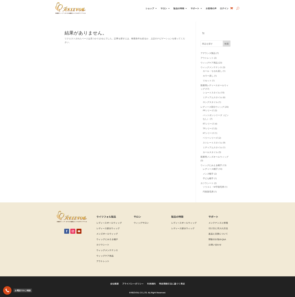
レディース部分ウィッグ (108, 228)
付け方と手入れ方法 (218, 228)
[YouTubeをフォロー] (79, 231)
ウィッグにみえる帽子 (107, 239)
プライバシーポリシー (133, 284)
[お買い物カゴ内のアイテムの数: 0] (203, 33)
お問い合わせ (214, 244)
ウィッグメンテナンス (107, 250)
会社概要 (114, 284)
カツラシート (102, 244)
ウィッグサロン (141, 222)
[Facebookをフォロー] (66, 231)
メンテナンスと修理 (218, 222)
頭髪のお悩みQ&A (217, 239)
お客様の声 (211, 8)
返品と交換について (218, 233)
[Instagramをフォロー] (72, 231)
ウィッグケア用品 (105, 255)
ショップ (150, 8)
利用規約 (151, 284)
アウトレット (102, 261)
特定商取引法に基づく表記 (172, 284)
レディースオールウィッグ (109, 222)
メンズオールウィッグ (107, 233)
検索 (226, 43)
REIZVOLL (135, 292)
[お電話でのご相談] (7, 290)
